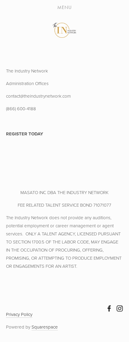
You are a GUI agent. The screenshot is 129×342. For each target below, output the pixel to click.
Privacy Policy (19, 314)
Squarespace (45, 327)
